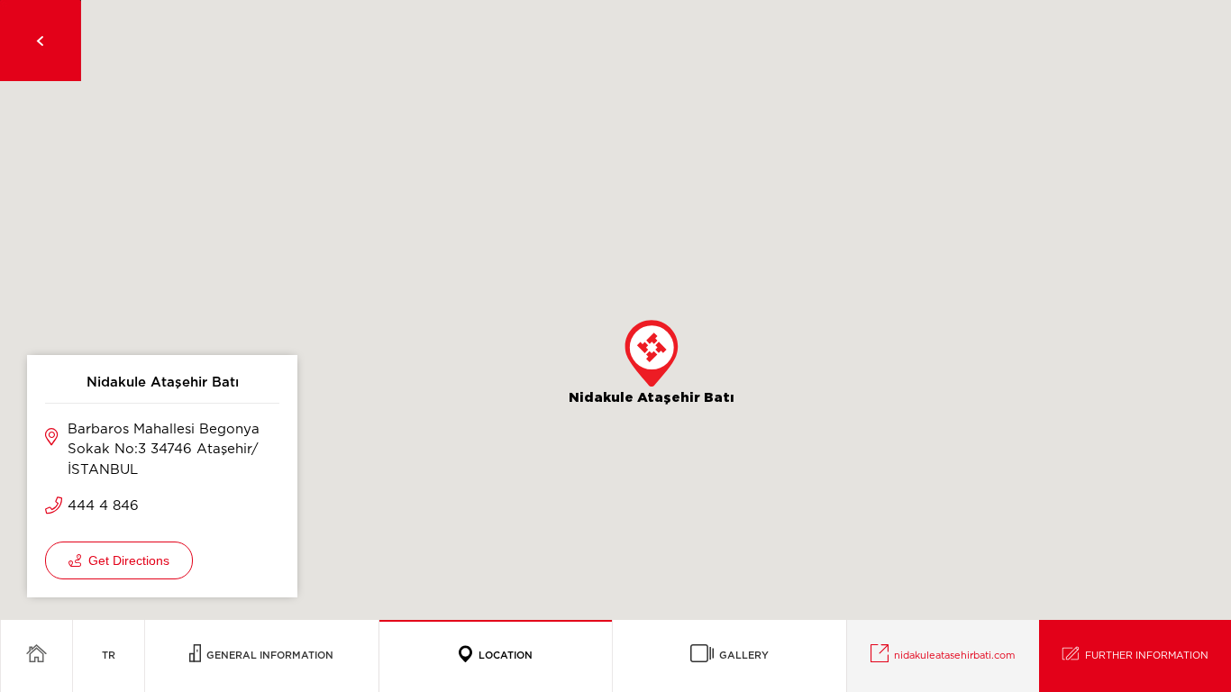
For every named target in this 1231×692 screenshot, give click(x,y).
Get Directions (125, 560)
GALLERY (741, 655)
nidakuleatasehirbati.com (952, 655)
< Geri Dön (40, 40)
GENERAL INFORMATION (267, 655)
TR (108, 655)
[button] (652, 353)
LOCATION (503, 655)
